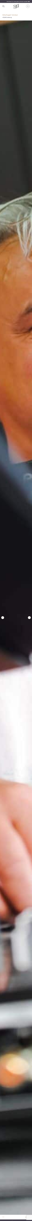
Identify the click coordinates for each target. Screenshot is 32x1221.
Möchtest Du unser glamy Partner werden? (17, 1)
